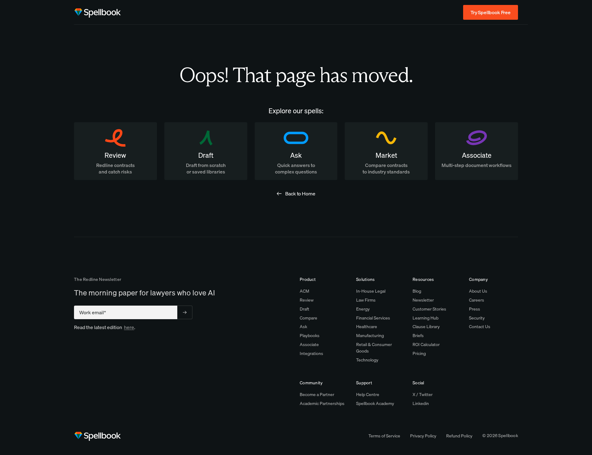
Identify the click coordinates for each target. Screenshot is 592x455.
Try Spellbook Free (491, 12)
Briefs (418, 335)
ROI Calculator (426, 344)
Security (477, 318)
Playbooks (309, 335)
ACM (304, 291)
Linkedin (421, 403)
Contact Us (479, 326)
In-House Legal (370, 291)
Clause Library (426, 326)
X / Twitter (423, 394)
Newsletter (423, 300)
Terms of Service (384, 435)
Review (307, 300)
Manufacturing (370, 335)
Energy (363, 309)
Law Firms (366, 300)
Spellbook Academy (375, 403)
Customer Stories (429, 309)
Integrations (311, 353)
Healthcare (366, 326)
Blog (417, 291)
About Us (478, 291)
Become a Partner (317, 394)
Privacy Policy (423, 435)
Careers (476, 300)
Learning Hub (425, 318)
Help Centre (367, 394)
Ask (303, 326)
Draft (304, 309)
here (129, 327)
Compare (308, 318)
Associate (309, 344)
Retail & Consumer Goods (374, 347)
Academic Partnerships (322, 403)
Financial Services (373, 318)
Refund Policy (459, 435)
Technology (367, 360)
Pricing (419, 353)
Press (474, 309)
